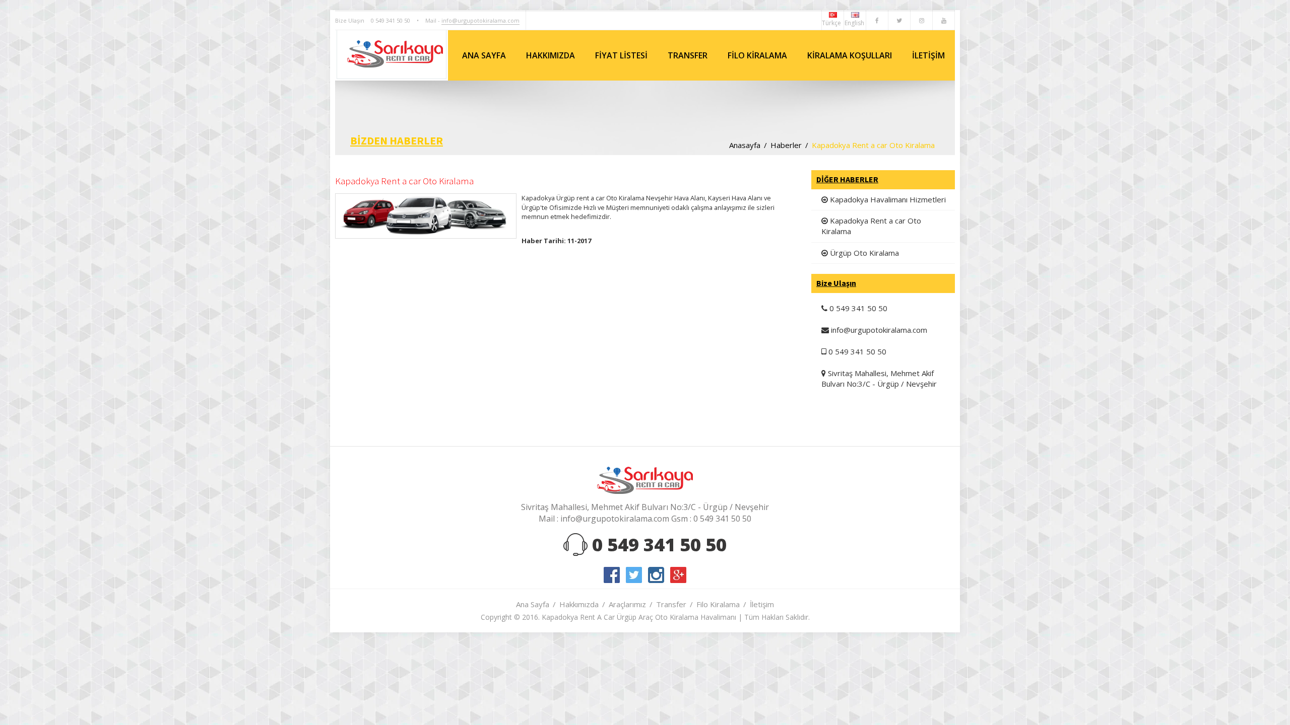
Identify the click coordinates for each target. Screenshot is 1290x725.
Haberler (786, 145)
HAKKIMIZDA (550, 55)
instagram (656, 575)
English (855, 23)
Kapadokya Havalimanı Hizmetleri (887, 199)
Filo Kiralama (718, 604)
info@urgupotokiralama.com (480, 20)
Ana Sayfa (532, 604)
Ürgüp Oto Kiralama (863, 253)
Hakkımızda (579, 604)
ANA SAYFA (484, 55)
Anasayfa (744, 145)
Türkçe (833, 23)
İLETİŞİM (928, 55)
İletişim (762, 604)
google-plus (678, 575)
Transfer (671, 604)
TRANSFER (687, 55)
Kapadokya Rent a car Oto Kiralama (871, 225)
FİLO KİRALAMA (757, 55)
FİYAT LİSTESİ (621, 55)
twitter (634, 575)
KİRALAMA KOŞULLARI (849, 55)
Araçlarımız (627, 604)
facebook (612, 575)
